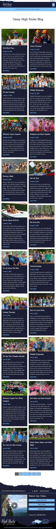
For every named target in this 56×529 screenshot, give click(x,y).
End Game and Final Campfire (40, 398)
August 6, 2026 (7, 179)
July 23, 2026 (34, 448)
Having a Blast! (8, 176)
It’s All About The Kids (11, 268)
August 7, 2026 (34, 137)
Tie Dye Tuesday (9, 92)
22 (34, 474)
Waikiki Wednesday (37, 90)
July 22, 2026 (6, 448)
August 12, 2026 (34, 93)
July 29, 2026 (34, 357)
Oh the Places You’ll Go (11, 220)
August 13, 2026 (34, 49)
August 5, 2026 (34, 181)
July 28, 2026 (6, 359)
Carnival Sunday (35, 266)
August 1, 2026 (7, 271)
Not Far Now (34, 178)
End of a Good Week (37, 310)
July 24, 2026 (34, 401)
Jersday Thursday (9, 312)
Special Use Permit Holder (17, 527)
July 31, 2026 (34, 313)
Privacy (40, 527)
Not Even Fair (35, 222)
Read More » (6, 70)
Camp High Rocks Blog (44, 491)
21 (29, 474)
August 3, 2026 (34, 225)
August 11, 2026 (7, 95)
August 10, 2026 (7, 137)
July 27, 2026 (6, 404)
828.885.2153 (52, 1)
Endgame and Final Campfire (40, 134)
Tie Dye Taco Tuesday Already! (14, 356)
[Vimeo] (36, 491)
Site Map (43, 527)
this (37, 9)
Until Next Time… (9, 48)
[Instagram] (32, 491)
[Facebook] (34, 491)
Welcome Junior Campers (12, 134)
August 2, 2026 (34, 269)
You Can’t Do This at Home (12, 445)
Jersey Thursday (36, 46)
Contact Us (32, 515)
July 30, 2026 (6, 315)
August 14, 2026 (7, 51)
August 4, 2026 (7, 223)
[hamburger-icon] (53, 4)
